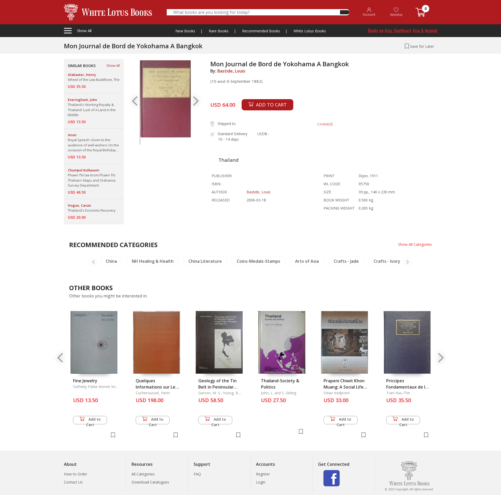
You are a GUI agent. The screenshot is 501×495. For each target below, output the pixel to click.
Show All (113, 65)
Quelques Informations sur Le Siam (155, 387)
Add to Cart (93, 420)
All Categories (143, 474)
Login (260, 482)
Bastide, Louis (231, 71)
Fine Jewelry (85, 381)
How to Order (75, 474)
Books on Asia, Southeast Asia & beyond (402, 30)
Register (263, 474)
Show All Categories (415, 244)
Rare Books (219, 30)
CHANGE (325, 124)
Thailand (228, 160)
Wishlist (396, 14)
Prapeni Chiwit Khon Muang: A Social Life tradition (344, 387)
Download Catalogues (150, 482)
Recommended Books (261, 30)
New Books (185, 30)
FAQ (197, 474)
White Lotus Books (310, 30)
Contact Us (73, 482)
